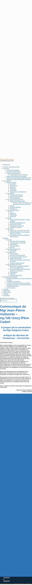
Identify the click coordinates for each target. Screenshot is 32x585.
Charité (12, 205)
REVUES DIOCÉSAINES (10, 277)
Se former (13, 216)
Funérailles (13, 190)
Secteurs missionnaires (14, 173)
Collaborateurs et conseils (18, 243)
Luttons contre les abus (17, 263)
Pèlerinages (13, 215)
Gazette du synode (15, 227)
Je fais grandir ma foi (13, 210)
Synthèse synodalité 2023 (17, 222)
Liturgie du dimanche (16, 196)
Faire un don (7, 292)
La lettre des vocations (13, 281)
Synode (9, 218)
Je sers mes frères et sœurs (15, 199)
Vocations (13, 184)
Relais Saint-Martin (15, 224)
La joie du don (11, 287)
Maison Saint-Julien (15, 258)
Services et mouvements (17, 255)
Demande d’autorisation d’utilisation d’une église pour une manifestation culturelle (19, 178)
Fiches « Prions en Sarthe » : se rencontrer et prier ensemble (22, 203)
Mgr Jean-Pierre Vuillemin (17, 241)
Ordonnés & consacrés (13, 249)
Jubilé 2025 (10, 229)
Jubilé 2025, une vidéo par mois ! (20, 230)
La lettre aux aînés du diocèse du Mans (18, 283)
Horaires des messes (16, 195)
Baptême (12, 187)
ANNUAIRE (13, 250)
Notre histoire (14, 253)
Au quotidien (10, 193)
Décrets (12, 247)
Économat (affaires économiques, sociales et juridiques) (20, 269)
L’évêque (9, 239)
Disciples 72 (13, 209)
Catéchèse (13, 188)
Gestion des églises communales (17, 176)
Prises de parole (15, 246)
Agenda (5, 289)
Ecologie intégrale (15, 207)
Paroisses (6, 168)
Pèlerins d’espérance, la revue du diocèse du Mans (20, 232)
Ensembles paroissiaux (14, 171)
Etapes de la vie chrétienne (18, 192)
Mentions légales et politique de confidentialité (22, 583)
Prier (11, 212)
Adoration (13, 213)
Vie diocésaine (11, 252)
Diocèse (5, 238)
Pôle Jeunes (13, 185)
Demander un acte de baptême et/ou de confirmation (19, 266)
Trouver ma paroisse (13, 170)
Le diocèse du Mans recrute (18, 257)
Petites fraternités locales (17, 201)
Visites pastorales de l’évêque (19, 174)
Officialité (12, 274)
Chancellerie (13, 272)
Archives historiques (16, 275)
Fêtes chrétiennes (15, 198)
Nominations (13, 244)
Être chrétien (7, 181)
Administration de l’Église (14, 264)
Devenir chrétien (11, 182)
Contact (5, 294)
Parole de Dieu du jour (7, 159)
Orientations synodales (17, 226)
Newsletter (6, 295)
